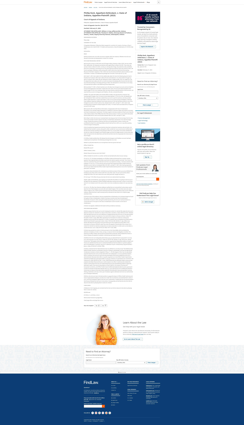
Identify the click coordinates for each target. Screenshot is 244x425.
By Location (113, 398)
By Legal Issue (114, 400)
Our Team (113, 385)
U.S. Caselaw (130, 398)
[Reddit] (106, 413)
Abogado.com (149, 395)
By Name (113, 405)
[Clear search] (156, 98)
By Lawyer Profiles (115, 402)
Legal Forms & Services (132, 385)
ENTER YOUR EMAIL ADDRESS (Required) (93, 403)
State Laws (129, 395)
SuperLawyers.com (150, 390)
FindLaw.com (149, 385)
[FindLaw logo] (88, 2)
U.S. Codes (129, 400)
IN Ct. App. (95, 7)
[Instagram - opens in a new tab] (103, 413)
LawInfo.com (149, 400)
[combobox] (147, 92)
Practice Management (144, 118)
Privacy (89, 421)
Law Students (141, 123)
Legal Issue (140, 89)
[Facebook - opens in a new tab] (92, 413)
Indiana (90, 7)
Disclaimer (95, 421)
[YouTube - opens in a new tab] (96, 413)
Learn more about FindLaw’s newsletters (144, 183)
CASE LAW (85, 7)
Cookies (101, 421)
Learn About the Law (131, 393)
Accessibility (113, 387)
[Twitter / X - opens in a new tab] (99, 413)
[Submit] (157, 179)
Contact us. (96, 393)
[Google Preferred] (110, 413)
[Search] (158, 2)
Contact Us (113, 390)
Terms (85, 421)
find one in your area (137, 334)
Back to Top (122, 372)
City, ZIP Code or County (143, 95)
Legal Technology (142, 120)
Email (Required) (140, 176)
